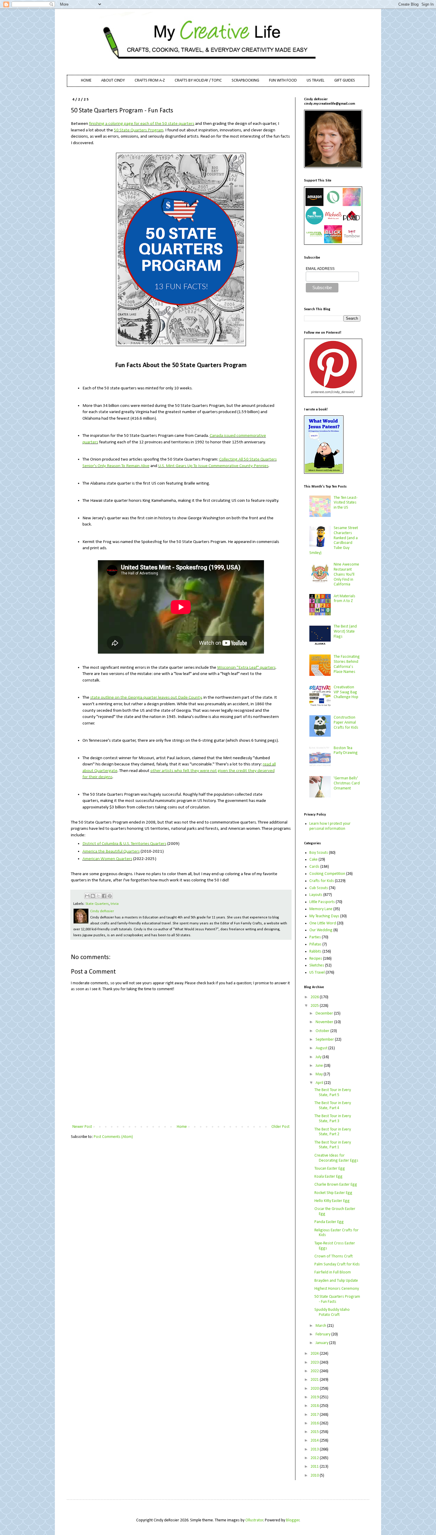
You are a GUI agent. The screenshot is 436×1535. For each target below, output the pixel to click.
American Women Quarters (107, 858)
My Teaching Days (324, 916)
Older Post (280, 1127)
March (321, 1326)
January (322, 1343)
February (323, 1334)
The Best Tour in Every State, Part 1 (332, 1145)
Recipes (315, 958)
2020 (315, 1388)
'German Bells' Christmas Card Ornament (347, 783)
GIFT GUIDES (344, 80)
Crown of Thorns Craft (333, 1256)
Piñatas (315, 944)
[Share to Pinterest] (110, 896)
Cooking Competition (327, 874)
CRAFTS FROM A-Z (150, 80)
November (325, 1022)
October (323, 1031)
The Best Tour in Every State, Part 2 (332, 1132)
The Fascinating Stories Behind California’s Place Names (347, 664)
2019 (315, 1397)
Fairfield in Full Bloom (332, 1272)
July (319, 1057)
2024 (315, 1353)
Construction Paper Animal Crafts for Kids (346, 722)
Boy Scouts (318, 853)
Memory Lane (320, 909)
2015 (315, 1432)
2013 (315, 1449)
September (325, 1039)
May (320, 1074)
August (322, 1048)
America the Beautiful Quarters (111, 851)
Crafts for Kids (321, 881)
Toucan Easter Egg (329, 1168)
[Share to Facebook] (104, 896)
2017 (315, 1415)
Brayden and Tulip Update (336, 1280)
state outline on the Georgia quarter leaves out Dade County (146, 697)
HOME (86, 80)
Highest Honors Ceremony (336, 1288)
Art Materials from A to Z (344, 599)
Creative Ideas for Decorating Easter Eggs (336, 1158)
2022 (315, 1371)
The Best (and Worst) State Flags (345, 631)
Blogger (293, 1520)
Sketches (316, 965)
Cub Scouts (318, 888)
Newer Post (82, 1127)
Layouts (315, 895)
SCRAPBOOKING (245, 80)
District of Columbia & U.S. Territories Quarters (124, 843)
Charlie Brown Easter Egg (335, 1184)
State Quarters (97, 904)
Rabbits (315, 951)
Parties (315, 937)
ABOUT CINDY (113, 80)
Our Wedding (320, 930)
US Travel (317, 972)
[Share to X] (98, 896)
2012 (315, 1458)
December (325, 1013)
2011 (315, 1466)
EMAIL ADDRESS (320, 269)
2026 (315, 997)
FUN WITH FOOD (283, 80)
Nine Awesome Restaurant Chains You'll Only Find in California (346, 574)
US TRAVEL (315, 80)
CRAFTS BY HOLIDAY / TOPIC (198, 80)
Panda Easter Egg (329, 1222)
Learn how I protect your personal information (330, 826)
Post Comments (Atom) (113, 1137)
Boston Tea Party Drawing (346, 750)
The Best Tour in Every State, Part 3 (332, 1118)
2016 (315, 1423)
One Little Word (322, 923)
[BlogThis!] (93, 896)
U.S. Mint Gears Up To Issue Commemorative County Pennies (213, 466)
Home (182, 1127)
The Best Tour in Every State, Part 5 (332, 1092)
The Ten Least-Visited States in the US (345, 503)
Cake (313, 859)
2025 (315, 1006)
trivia (115, 904)
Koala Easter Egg (328, 1176)
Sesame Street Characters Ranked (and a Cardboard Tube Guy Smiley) (333, 540)
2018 (315, 1406)
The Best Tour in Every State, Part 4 (332, 1105)
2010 (315, 1475)
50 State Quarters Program (138, 130)
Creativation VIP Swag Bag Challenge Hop (346, 692)
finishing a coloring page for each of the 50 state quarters (141, 123)
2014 (315, 1440)
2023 (315, 1362)
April (320, 1083)
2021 (315, 1380)
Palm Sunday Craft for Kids (337, 1264)
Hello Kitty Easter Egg (332, 1201)
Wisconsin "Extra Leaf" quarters (246, 667)
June (320, 1065)
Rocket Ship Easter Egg (333, 1193)
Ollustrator (254, 1520)
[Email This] (87, 896)
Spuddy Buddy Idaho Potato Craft (332, 1312)
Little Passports (322, 902)
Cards (314, 866)
